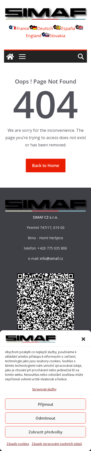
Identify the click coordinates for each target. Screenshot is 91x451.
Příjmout (45, 404)
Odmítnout (45, 418)
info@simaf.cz (51, 258)
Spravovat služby (44, 389)
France (22, 28)
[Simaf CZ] (10, 57)
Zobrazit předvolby (45, 431)
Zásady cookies (18, 444)
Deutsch (45, 28)
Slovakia (57, 35)
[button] (83, 339)
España (68, 28)
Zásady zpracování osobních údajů (57, 444)
